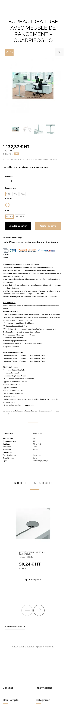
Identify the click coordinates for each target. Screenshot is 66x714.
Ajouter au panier (18, 226)
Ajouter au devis (48, 226)
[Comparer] (33, 549)
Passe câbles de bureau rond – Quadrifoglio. (32, 553)
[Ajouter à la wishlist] (59, 52)
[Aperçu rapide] (37, 549)
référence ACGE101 (26, 557)
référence (8, 237)
